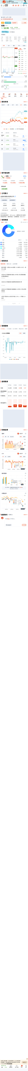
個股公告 (9, 263)
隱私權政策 (9, 1063)
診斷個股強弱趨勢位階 (8, 19)
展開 (25, 42)
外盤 (26, 73)
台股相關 (15, 263)
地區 (2, 222)
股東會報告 (12, 200)
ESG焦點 (24, 19)
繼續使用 (25, 1062)
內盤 (18, 73)
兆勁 (10, 17)
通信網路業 (7, 22)
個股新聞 (3, 263)
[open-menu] (1, 5)
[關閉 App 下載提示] (1, 2)
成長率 (21, 433)
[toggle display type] (25, 433)
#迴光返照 (4, 189)
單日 (20, 333)
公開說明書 (4, 200)
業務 (6, 222)
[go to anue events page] (21, 5)
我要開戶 (14, 22)
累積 (24, 333)
